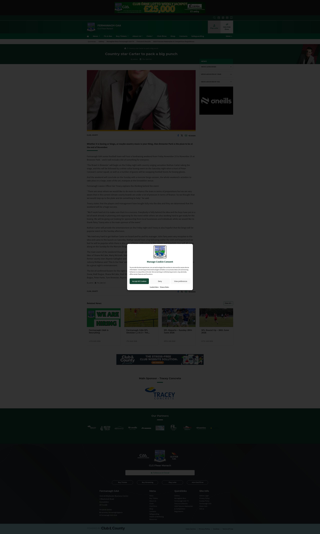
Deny (160, 281)
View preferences (180, 281)
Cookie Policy (154, 287)
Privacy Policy (164, 287)
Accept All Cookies (139, 281)
